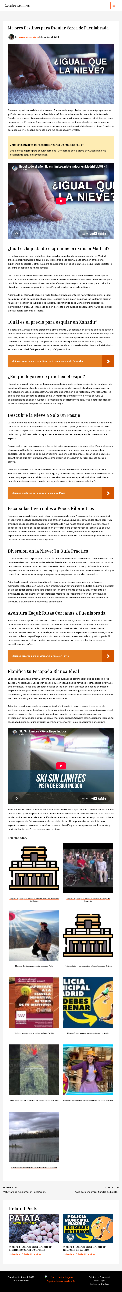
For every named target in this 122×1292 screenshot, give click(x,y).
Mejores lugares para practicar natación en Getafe (84, 1248)
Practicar (36, 1254)
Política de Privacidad (99, 1277)
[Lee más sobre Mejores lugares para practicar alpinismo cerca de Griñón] (34, 1228)
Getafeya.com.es (17, 5)
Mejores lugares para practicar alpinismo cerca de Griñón (30, 1248)
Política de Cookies (99, 1284)
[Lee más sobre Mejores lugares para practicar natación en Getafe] (88, 1228)
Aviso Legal (99, 1280)
